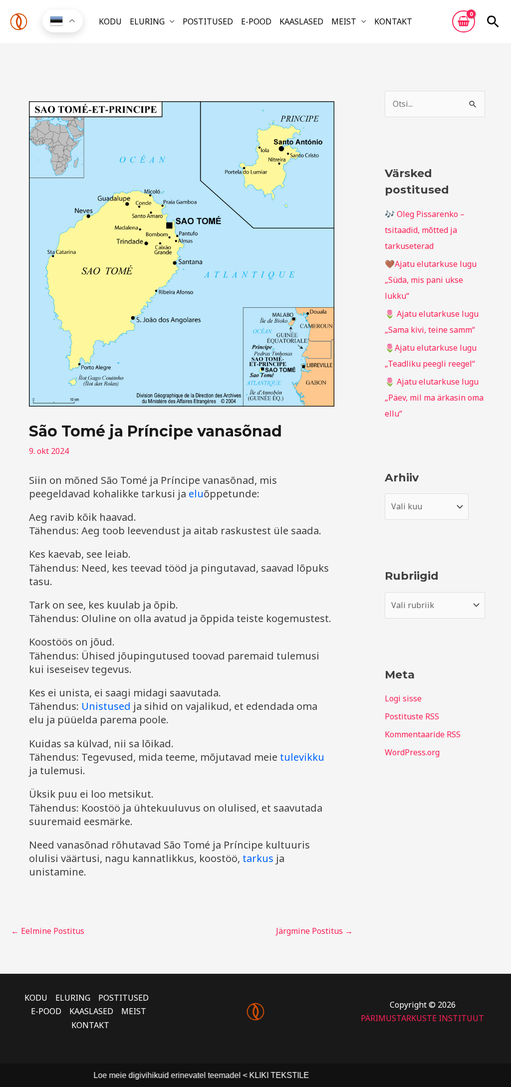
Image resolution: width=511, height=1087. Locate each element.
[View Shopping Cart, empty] (463, 21)
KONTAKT (393, 21)
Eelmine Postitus (47, 930)
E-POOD (256, 21)
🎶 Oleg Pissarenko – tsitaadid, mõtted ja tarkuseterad (425, 230)
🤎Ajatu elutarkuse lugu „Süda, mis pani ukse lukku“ (431, 279)
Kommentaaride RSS (423, 734)
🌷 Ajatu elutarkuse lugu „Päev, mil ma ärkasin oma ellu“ (434, 397)
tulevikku (302, 757)
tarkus (258, 858)
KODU (110, 21)
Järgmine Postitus (314, 930)
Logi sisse (403, 698)
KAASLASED (301, 21)
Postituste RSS (412, 716)
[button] (493, 21)
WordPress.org (412, 752)
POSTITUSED (208, 21)
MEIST (343, 21)
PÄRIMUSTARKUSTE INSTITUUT (422, 1018)
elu (196, 493)
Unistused (106, 706)
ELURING (147, 21)
